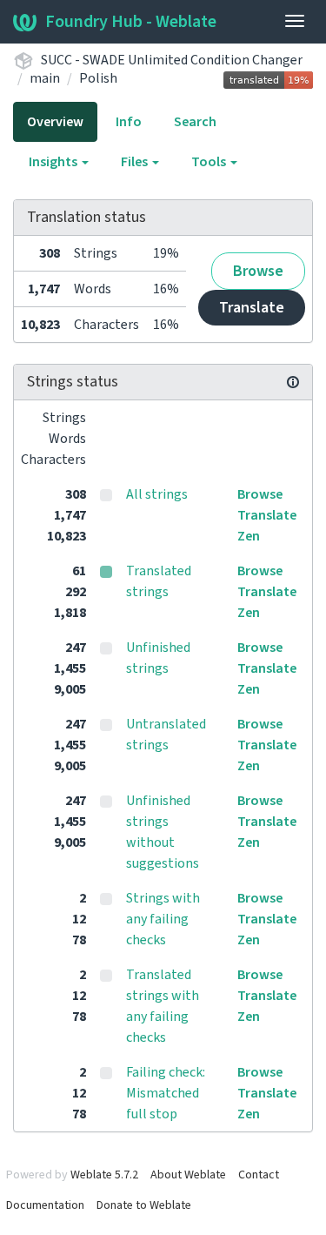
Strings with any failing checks (163, 919)
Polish (98, 78)
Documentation (45, 1205)
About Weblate (188, 1175)
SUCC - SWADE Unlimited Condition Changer (172, 60)
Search (195, 121)
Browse (258, 271)
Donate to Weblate (143, 1205)
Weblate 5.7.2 (104, 1175)
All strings (157, 494)
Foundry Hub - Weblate (130, 22)
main (45, 78)
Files (135, 161)
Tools (210, 161)
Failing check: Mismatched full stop (165, 1093)
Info (129, 121)
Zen (248, 536)
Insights (54, 161)
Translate (251, 308)
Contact (258, 1175)
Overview (55, 121)
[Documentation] (293, 382)
